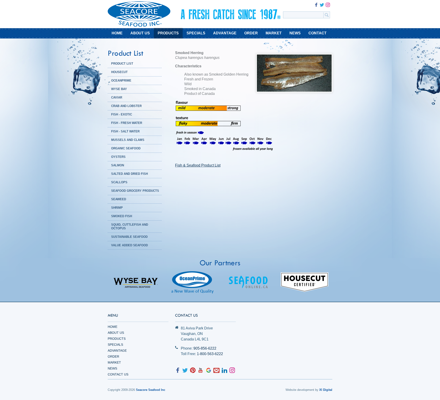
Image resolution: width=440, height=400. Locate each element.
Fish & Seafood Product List (197, 165)
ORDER (251, 33)
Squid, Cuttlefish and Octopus (129, 226)
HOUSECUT (119, 72)
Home (112, 327)
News (112, 368)
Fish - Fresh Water (126, 123)
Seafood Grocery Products (135, 190)
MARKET (274, 33)
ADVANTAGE (224, 33)
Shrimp (117, 207)
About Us (116, 332)
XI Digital (325, 390)
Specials (115, 344)
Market (114, 362)
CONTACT (317, 33)
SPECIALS (196, 33)
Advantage (117, 350)
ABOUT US (140, 33)
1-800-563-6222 (210, 354)
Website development (300, 390)
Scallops (119, 182)
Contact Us (118, 374)
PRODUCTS (168, 33)
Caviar (116, 97)
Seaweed (118, 199)
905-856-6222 (204, 348)
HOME (117, 33)
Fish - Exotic (121, 114)
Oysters (118, 157)
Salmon (117, 165)
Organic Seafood (125, 148)
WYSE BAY (119, 89)
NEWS (295, 33)
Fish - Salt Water (125, 131)
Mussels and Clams (127, 140)
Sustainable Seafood (129, 236)
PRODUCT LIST (122, 63)
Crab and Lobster (126, 106)
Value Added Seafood (129, 245)
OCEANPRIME (121, 80)
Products (117, 338)
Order (113, 356)
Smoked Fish (121, 216)
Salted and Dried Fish (129, 173)
